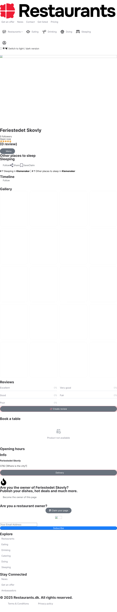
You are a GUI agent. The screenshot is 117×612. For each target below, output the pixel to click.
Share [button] (16, 165)
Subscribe (58, 528)
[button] (5, 165)
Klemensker (23, 171)
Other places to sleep (18, 156)
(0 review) (8, 144)
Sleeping (7, 159)
